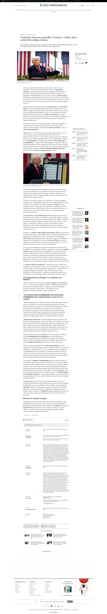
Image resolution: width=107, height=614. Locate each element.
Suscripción (48, 585)
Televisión (64, 10)
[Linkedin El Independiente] (58, 606)
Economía (27, 10)
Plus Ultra (31, 587)
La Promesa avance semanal (27, 0)
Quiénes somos (48, 590)
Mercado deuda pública (50, 0)
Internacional (33, 10)
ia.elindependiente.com (67, 595)
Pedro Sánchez (32, 590)
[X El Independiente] (44, 606)
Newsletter (48, 587)
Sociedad (44, 10)
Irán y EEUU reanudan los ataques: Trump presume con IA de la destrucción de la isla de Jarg (37, 536)
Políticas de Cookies (67, 609)
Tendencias (58, 10)
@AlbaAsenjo (77, 55)
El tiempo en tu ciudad (22, 5)
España (22, 10)
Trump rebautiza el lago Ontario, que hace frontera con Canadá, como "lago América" (60, 543)
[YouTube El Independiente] (51, 606)
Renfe (14, 0)
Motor (74, 10)
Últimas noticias (9, 0)
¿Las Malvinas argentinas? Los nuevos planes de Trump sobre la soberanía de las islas (60, 535)
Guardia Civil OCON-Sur (66, 0)
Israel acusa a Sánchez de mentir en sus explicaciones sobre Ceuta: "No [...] (82, 133)
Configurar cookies (75, 609)
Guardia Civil (32, 592)
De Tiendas (88, 10)
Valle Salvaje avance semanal (38, 0)
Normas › (67, 419)
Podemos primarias (77, 0)
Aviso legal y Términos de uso (43, 609)
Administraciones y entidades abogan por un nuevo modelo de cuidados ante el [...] (82, 150)
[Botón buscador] (92, 5)
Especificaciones (49, 592)
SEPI (30, 585)
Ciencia (39, 10)
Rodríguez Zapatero (33, 588)
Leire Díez (31, 593)
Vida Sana (70, 10)
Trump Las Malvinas (18, 0)
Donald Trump (27, 415)
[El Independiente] (53, 5)
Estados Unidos (24, 34)
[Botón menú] (14, 5)
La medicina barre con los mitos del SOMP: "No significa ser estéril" (81, 157)
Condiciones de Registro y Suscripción (55, 609)
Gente (48, 10)
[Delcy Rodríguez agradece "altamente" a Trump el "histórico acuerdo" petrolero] (27, 543)
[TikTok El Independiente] (62, 606)
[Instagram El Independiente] (55, 606)
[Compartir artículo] (76, 63)
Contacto (47, 583)
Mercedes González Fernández (35, 595)
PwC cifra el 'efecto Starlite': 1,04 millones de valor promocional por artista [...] (82, 145)
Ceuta (45, 0)
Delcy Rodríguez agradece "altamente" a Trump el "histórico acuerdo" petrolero (37, 543)
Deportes (53, 10)
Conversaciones (81, 10)
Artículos (53, 11)
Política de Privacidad (32, 609)
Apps (46, 588)
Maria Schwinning (58, 0)
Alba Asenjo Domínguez (81, 53)
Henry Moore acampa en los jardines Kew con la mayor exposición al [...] (82, 139)
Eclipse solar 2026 (33, 583)
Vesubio (72, 0)
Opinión (18, 10)
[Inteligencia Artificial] (68, 592)
